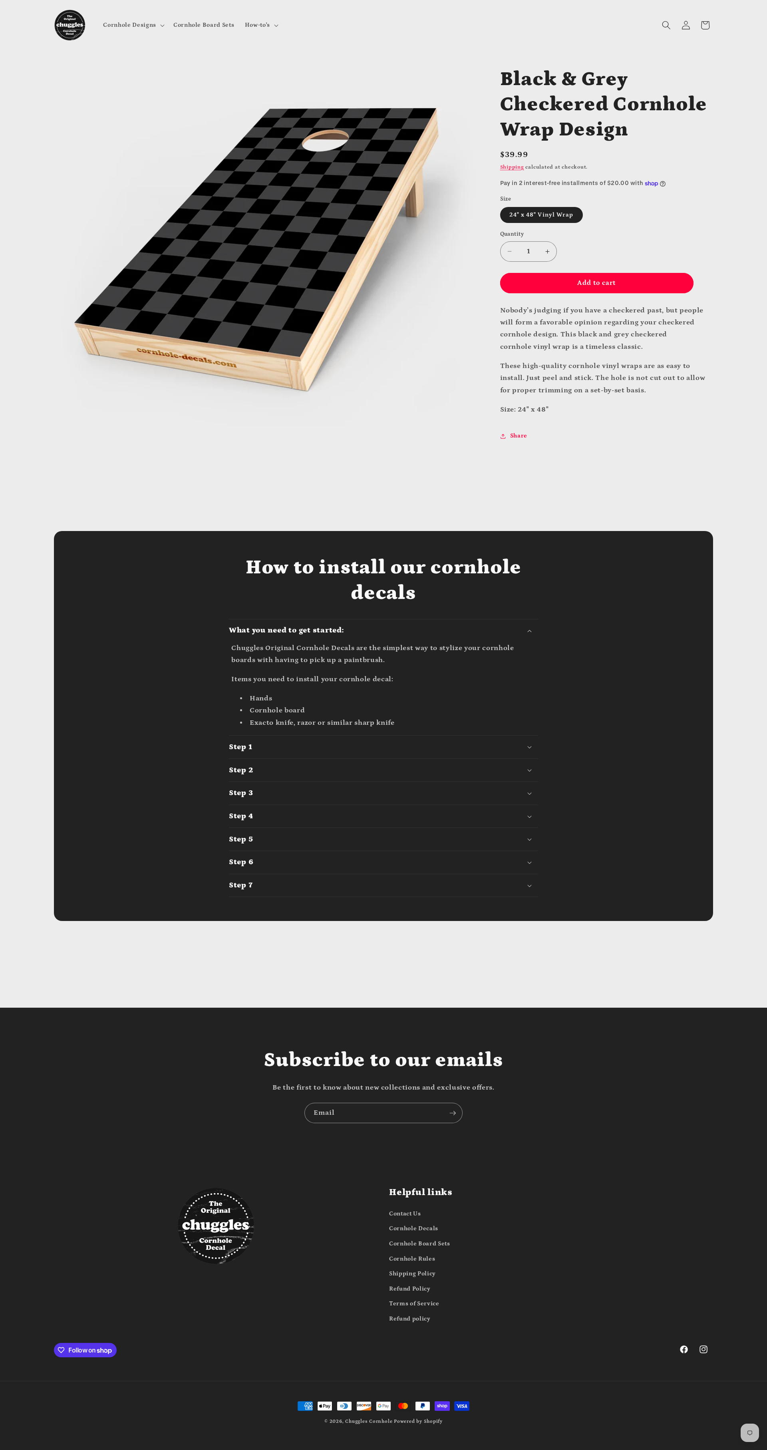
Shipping (512, 167)
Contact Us (405, 1213)
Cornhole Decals (413, 1228)
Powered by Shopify (418, 1421)
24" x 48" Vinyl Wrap (541, 214)
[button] (133, 25)
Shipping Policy (412, 1273)
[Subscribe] (452, 1113)
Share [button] (518, 435)
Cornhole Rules (412, 1258)
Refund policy (410, 1318)
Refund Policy (410, 1288)
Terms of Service (414, 1303)
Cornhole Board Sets (419, 1243)
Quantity (512, 234)
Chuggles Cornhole (368, 1421)
